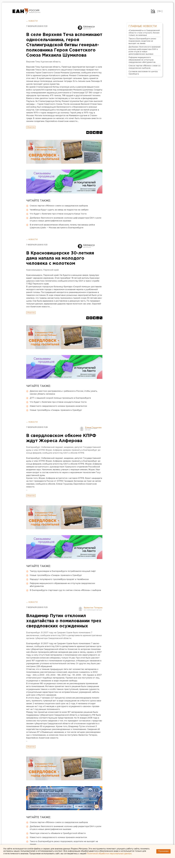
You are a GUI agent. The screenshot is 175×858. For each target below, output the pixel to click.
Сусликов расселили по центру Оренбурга (143, 73)
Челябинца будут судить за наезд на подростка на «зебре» (59, 210)
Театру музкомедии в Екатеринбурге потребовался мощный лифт (63, 571)
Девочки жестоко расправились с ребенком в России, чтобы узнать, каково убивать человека (63, 392)
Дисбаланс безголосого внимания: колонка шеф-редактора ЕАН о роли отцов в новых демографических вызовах (65, 219)
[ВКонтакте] (87, 132)
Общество (31, 127)
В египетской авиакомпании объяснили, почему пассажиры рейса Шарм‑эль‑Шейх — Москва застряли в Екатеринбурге (62, 226)
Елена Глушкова (93, 428)
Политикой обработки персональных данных (109, 854)
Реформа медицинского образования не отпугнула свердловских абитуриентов (62, 585)
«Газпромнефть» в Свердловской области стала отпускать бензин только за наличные (144, 33)
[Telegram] (94, 132)
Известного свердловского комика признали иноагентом (58, 406)
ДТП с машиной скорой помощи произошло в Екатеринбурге (60, 398)
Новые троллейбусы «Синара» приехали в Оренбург (56, 410)
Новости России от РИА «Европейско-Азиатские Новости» (20, 11)
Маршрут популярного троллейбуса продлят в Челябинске (59, 579)
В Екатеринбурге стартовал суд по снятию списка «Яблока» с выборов (65, 590)
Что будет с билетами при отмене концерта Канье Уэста (58, 214)
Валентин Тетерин (93, 608)
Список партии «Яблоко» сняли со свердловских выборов (59, 206)
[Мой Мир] (97, 132)
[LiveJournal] (101, 132)
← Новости (32, 21)
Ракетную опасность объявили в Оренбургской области (58, 833)
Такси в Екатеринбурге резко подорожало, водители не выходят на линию (64, 843)
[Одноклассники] (91, 132)
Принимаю (163, 851)
